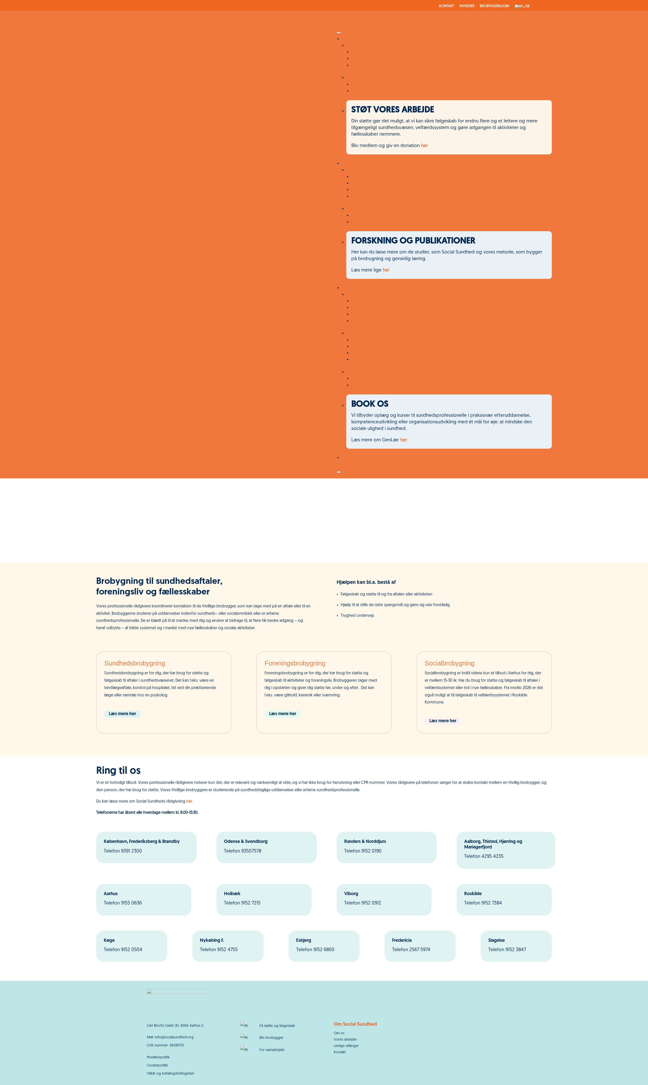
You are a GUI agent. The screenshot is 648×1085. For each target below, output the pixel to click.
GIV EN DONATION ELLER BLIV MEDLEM (392, 58)
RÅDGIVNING (365, 307)
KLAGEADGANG (367, 359)
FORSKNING (363, 385)
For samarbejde (272, 1050)
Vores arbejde (345, 1040)
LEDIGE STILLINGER (371, 320)
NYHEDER (467, 6)
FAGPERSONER (361, 208)
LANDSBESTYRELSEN (372, 353)
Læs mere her (122, 714)
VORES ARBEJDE (357, 163)
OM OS (349, 287)
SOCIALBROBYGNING (373, 196)
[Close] (339, 472)
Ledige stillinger (346, 1046)
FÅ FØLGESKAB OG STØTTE (374, 170)
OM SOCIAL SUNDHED (369, 294)
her (424, 145)
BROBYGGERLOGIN (494, 6)
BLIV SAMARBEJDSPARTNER (379, 90)
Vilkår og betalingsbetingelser (170, 1074)
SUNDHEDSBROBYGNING (377, 183)
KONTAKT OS (365, 176)
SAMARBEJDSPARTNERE (370, 77)
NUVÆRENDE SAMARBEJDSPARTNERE (389, 84)
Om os (339, 1033)
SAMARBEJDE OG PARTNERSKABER (386, 314)
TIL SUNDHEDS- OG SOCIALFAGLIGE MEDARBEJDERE (405, 215)
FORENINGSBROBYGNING (378, 189)
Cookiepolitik (157, 1066)
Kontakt (340, 1052)
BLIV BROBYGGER (369, 52)
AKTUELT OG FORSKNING (373, 372)
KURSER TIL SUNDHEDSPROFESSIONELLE (393, 222)
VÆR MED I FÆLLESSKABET (373, 45)
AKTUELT (360, 378)
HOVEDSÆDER (365, 339)
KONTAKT (446, 6)
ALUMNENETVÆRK (370, 65)
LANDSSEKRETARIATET (374, 346)
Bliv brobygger (271, 1038)
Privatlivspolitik (158, 1057)
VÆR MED (351, 39)
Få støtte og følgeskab (277, 1026)
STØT (347, 457)
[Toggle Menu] (339, 32)
